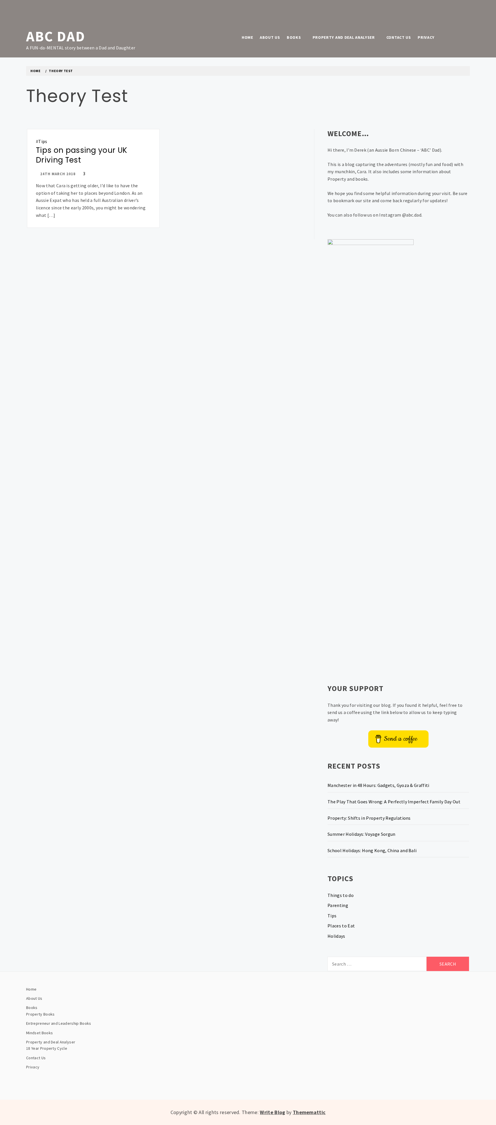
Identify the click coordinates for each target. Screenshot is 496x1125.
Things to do (341, 895)
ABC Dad (55, 36)
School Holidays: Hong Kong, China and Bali (372, 850)
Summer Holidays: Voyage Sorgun (362, 834)
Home (247, 37)
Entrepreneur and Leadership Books (58, 1023)
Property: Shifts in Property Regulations (369, 818)
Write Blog (272, 1112)
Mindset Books (39, 1032)
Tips (42, 141)
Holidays (336, 936)
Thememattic (309, 1112)
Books (294, 37)
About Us (270, 37)
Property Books (40, 1014)
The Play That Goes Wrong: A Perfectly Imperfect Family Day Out (394, 801)
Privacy (426, 37)
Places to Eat (341, 926)
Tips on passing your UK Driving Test (81, 155)
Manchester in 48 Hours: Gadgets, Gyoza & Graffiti (378, 785)
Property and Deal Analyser (344, 37)
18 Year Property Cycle (46, 1048)
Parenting (338, 905)
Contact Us (398, 37)
